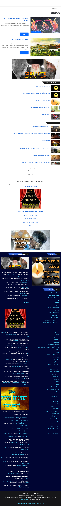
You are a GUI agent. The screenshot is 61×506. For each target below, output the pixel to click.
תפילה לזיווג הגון (54, 426)
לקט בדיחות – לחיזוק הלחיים (43, 86)
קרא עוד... (24, 34)
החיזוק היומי (55, 315)
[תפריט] (2, 3)
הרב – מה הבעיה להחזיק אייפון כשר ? (41, 126)
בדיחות (57, 303)
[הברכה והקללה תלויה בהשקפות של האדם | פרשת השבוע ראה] (55, 150)
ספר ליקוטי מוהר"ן (54, 359)
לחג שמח (17, 431)
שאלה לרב (56, 401)
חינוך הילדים (10, 345)
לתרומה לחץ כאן (25, 499)
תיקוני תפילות (55, 416)
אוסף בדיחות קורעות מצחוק (43, 100)
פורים (57, 381)
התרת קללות (13, 442)
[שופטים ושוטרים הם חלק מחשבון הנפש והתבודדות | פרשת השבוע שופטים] (55, 136)
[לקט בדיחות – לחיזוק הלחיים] (55, 88)
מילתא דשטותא (46, 114)
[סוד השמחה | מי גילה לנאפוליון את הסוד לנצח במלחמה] (55, 95)
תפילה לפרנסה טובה (53, 428)
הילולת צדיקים (55, 317)
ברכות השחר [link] (21, 293)
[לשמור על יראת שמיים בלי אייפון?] (55, 158)
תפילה (57, 421)
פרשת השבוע (55, 386)
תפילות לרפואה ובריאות (52, 431)
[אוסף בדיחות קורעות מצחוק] (55, 102)
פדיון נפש (56, 379)
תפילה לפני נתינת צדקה (30, 187)
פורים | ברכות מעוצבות (21, 428)
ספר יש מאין (55, 357)
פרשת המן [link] (21, 276)
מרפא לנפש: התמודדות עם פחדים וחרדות (47, 347)
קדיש (57, 391)
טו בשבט (56, 337)
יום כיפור (56, 340)
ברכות (57, 305)
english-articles (54, 295)
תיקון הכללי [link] (25, 295)
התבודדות (56, 325)
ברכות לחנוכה (24, 418)
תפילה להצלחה (54, 423)
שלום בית (56, 409)
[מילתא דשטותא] (55, 117)
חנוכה (57, 335)
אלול (57, 300)
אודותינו (17, 503)
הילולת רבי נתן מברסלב (52, 320)
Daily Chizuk (55, 293)
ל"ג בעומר (56, 342)
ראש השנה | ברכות (22, 433)
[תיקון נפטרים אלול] (55, 143)
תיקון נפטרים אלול (45, 140)
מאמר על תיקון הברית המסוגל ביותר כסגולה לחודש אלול (36, 162)
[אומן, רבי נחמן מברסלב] (45, 47)
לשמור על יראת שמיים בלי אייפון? (41, 155)
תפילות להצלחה (22, 487)
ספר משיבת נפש (54, 367)
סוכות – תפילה (24, 425)
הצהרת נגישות (30, 501)
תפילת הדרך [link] (24, 287)
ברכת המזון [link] (24, 283)
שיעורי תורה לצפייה (53, 406)
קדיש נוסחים (55, 394)
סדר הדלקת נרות (9, 418)
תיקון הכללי (55, 413)
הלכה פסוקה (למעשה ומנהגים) (50, 322)
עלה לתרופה (55, 377)
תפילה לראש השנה (13, 436)
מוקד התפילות (40, 503)
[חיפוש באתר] (59, 3)
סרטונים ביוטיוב (15, 366)
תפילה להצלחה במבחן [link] (14, 473)
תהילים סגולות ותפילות (52, 411)
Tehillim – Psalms (53, 298)
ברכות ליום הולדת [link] (20, 378)
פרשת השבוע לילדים (53, 389)
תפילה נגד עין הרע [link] (24, 444)
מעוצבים (6, 433)
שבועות (57, 404)
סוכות (57, 349)
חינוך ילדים (56, 330)
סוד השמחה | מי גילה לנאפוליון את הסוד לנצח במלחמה (36, 93)
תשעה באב (55, 436)
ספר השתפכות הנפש (53, 354)
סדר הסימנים (24, 436)
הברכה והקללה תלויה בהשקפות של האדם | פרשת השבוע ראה (35, 148)
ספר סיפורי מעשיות (53, 369)
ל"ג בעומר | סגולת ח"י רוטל (20, 423)
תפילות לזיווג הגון (24, 280)
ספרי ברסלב (55, 374)
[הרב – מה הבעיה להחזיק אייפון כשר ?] (55, 129)
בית (57, 8)
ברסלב (57, 310)
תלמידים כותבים (54, 418)
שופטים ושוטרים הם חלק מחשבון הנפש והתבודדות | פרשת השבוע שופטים (32, 133)
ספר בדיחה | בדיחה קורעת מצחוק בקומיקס (39, 107)
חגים (57, 327)
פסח (57, 384)
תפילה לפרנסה (12, 274)
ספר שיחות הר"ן (54, 372)
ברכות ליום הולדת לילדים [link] (20, 383)
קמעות (27, 478)
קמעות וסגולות (55, 396)
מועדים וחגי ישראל (53, 344)
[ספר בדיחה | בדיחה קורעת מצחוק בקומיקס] (55, 109)
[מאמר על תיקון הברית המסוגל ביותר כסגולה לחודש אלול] (55, 163)
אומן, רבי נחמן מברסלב (20, 39)
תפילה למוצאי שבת (22, 466)
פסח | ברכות (24, 431)
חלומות (57, 332)
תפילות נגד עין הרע (53, 433)
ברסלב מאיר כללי (54, 312)
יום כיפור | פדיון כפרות (21, 420)
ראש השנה (56, 399)
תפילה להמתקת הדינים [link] (19, 373)
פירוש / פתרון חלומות (17, 454)
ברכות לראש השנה (53, 307)
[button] (30, 212)
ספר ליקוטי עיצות (54, 362)
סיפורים (57, 352)
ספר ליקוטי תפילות (53, 364)
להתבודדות (16, 340)
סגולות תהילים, (11, 481)
